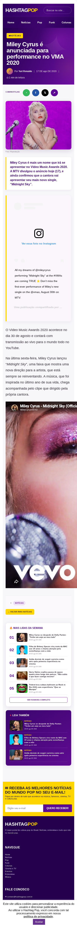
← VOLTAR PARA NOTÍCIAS (20, 612)
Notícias (25, 22)
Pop (39, 22)
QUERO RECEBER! (58, 808)
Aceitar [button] (39, 921)
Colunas (66, 22)
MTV (62, 307)
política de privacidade (38, 916)
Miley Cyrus (18, 162)
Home (10, 22)
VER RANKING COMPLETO (38, 700)
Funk (52, 22)
